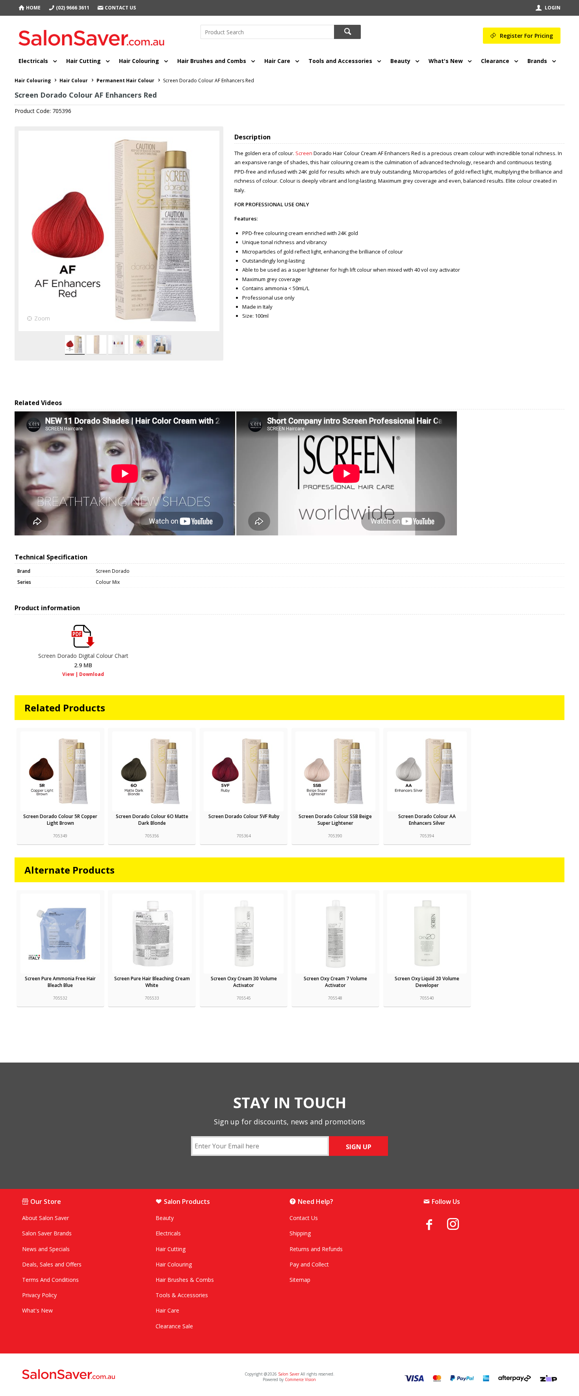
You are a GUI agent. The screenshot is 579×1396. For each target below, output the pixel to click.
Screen (303, 153)
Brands (537, 61)
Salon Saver (288, 1374)
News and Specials (46, 1249)
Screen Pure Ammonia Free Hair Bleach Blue (60, 982)
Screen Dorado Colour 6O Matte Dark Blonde (152, 819)
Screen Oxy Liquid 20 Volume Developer (427, 982)
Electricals (33, 61)
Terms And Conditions (50, 1279)
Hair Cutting (83, 61)
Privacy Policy (39, 1295)
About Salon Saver (45, 1218)
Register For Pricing (526, 35)
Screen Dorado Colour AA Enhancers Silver (427, 819)
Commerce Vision (300, 1379)
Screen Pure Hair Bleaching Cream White (152, 982)
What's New (446, 61)
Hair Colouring (139, 61)
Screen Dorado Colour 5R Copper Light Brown (60, 819)
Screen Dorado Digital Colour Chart (83, 660)
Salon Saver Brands (47, 1233)
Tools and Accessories (340, 61)
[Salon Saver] (94, 35)
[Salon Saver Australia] (110, 1374)
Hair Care (277, 61)
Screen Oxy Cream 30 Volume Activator (244, 982)
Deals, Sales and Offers (52, 1264)
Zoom (42, 318)
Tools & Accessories (182, 1295)
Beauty (400, 61)
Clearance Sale (174, 1326)
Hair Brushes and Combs (211, 61)
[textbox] (267, 32)
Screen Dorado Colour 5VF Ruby (243, 816)
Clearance (495, 61)
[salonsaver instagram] (459, 1225)
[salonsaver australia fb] (435, 1224)
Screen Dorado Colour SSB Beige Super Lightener (335, 819)
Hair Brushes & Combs (185, 1279)
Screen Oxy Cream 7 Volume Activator (335, 982)
